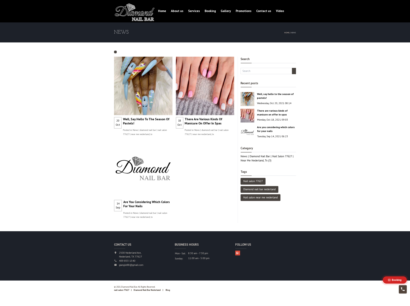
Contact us (263, 11)
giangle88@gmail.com (131, 264)
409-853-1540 (127, 260)
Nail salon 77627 (253, 181)
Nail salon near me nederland (260, 197)
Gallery (226, 11)
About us (177, 11)
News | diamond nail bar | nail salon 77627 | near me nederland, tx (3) (267, 158)
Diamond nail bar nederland (259, 189)
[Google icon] (237, 253)
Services (194, 11)
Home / (287, 32)
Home (162, 11)
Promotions (243, 11)
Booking (210, 11)
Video (280, 11)
